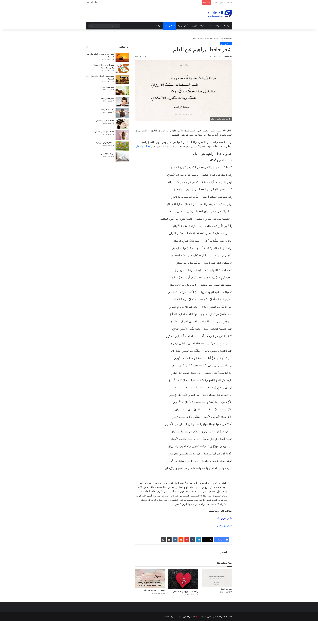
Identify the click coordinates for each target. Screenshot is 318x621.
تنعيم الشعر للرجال (107, 98)
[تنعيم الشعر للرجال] (122, 101)
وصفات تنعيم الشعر (107, 109)
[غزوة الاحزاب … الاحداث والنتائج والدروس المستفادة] (122, 68)
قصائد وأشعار (170, 26)
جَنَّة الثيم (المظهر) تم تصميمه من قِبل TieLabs (179, 617)
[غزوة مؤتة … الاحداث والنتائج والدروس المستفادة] (122, 79)
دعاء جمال (226, 56)
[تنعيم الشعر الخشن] (122, 90)
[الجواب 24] (220, 13)
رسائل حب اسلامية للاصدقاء (154, 590)
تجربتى (194, 26)
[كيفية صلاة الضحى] (122, 157)
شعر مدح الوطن (226, 589)
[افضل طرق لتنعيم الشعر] (122, 124)
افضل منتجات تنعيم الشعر (104, 131)
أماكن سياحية (183, 26)
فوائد (202, 26)
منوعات (158, 26)
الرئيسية (227, 26)
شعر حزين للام (224, 518)
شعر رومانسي (224, 525)
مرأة (218, 26)
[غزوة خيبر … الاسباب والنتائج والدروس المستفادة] (122, 57)
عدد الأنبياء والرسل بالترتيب (104, 143)
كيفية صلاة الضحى (107, 154)
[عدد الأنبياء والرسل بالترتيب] (122, 146)
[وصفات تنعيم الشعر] (122, 113)
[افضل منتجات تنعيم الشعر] (122, 135)
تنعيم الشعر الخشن (107, 87)
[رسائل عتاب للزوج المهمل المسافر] (183, 579)
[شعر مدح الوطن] (217, 578)
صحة (210, 26)
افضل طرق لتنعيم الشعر (105, 120)
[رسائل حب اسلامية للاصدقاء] (150, 578)
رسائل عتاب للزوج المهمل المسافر (185, 591)
